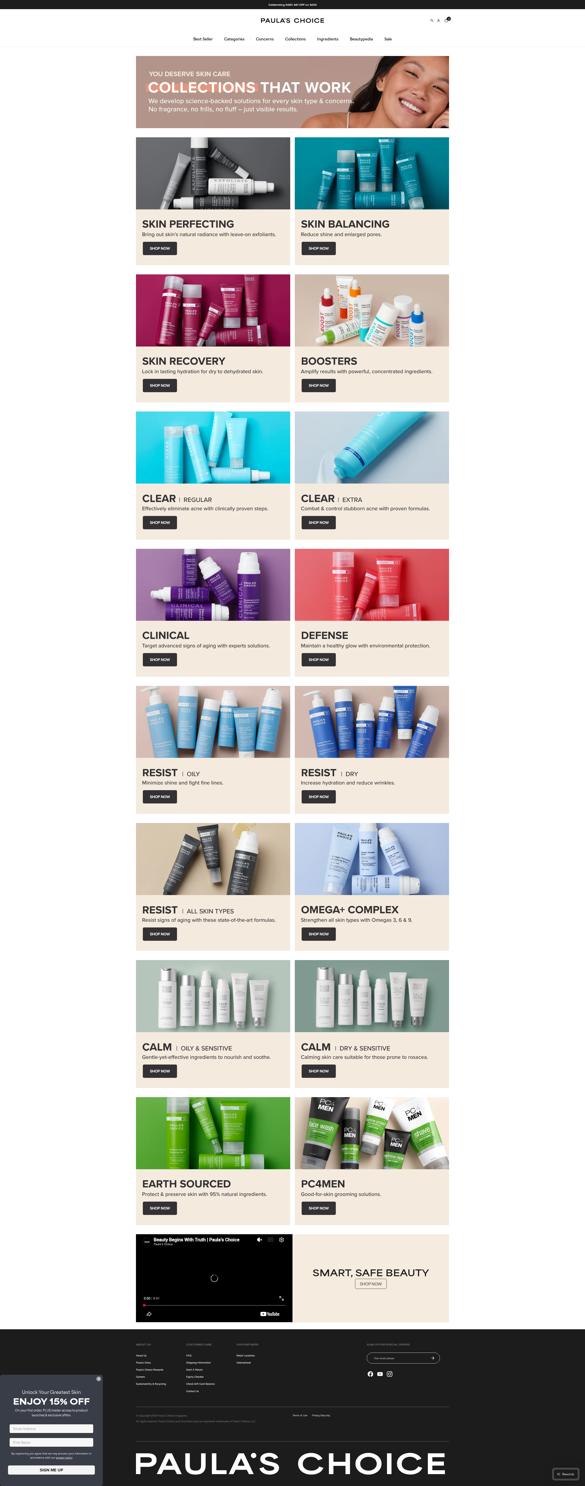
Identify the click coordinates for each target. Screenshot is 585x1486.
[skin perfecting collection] (213, 201)
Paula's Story (143, 1362)
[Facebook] (370, 1374)
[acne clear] (213, 475)
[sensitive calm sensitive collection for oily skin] (213, 1024)
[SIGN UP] (433, 1358)
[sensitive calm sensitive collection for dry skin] (372, 1024)
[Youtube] (380, 1374)
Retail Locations (246, 1355)
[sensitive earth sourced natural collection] (213, 1161)
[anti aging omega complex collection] (372, 887)
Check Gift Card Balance (200, 1383)
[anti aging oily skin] (213, 750)
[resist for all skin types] (213, 887)
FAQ (188, 1355)
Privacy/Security (321, 1415)
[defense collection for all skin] (372, 613)
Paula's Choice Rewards (149, 1369)
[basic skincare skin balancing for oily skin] (372, 201)
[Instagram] (389, 1374)
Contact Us (192, 1391)
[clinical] (213, 613)
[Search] (431, 20)
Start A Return (194, 1369)
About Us (141, 1355)
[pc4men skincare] (372, 1161)
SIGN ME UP (51, 1470)
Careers (140, 1376)
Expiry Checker (195, 1376)
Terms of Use (299, 1415)
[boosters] (372, 338)
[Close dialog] (98, 1379)
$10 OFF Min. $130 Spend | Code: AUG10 (292, 4)
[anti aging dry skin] (372, 750)
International (244, 1362)
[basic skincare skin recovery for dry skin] (213, 338)
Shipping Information (198, 1362)
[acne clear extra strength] (372, 475)
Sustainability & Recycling (151, 1383)
